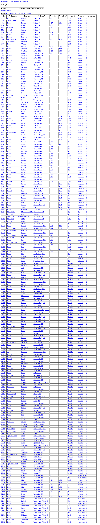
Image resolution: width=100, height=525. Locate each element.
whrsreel (80, 263)
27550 (3, 443)
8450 (2, 179)
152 (69, 160)
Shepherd (24, 424)
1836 (51, 142)
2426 (2, 58)
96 (2, 18)
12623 (3, 242)
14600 (3, 268)
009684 (70, 380)
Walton (23, 114)
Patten (23, 83)
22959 (3, 380)
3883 (69, 67)
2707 (2, 65)
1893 (60, 39)
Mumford (24, 128)
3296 (69, 107)
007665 (70, 366)
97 (68, 114)
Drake (23, 321)
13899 (3, 256)
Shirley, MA (37, 65)
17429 (3, 307)
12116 (3, 235)
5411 (2, 123)
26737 (3, 426)
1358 (69, 242)
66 (68, 223)
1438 (69, 244)
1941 (69, 125)
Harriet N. (10, 263)
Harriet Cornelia (12, 454)
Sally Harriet (10, 41)
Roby (23, 410)
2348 (69, 32)
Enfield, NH (37, 18)
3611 (69, 102)
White (23, 111)
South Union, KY (39, 116)
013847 (70, 440)
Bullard (23, 46)
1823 (51, 51)
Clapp (23, 186)
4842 (2, 116)
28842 (3, 464)
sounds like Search (37, 8)
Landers (23, 375)
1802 (51, 174)
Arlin (22, 268)
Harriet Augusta (11, 394)
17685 (3, 312)
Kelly (23, 370)
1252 (69, 506)
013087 (70, 417)
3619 (2, 86)
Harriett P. (10, 121)
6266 (2, 142)
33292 (3, 520)
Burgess (23, 163)
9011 (2, 188)
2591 (2, 62)
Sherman (24, 95)
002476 (70, 293)
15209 (3, 277)
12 (68, 221)
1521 (69, 247)
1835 (51, 151)
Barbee (23, 275)
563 (69, 195)
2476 (69, 130)
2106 (69, 25)
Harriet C (9, 111)
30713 (3, 480)
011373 (70, 394)
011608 (70, 396)
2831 (69, 132)
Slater (23, 431)
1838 (60, 480)
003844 (70, 314)
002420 (70, 291)
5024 (69, 501)
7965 (2, 172)
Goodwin (24, 51)
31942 (3, 503)
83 (68, 200)
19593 (3, 335)
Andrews (24, 265)
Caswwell (24, 55)
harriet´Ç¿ (10, 30)
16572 (3, 293)
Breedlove (24, 116)
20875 (3, 359)
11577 (3, 233)
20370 (3, 352)
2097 (69, 100)
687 (69, 214)
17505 (3, 310)
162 (69, 163)
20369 (3, 349)
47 (68, 46)
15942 (3, 279)
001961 (70, 282)
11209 (3, 228)
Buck (23, 499)
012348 (70, 408)
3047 (2, 72)
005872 (70, 340)
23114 (3, 382)
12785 (3, 247)
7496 (2, 165)
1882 (60, 188)
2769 (69, 513)
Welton (23, 466)
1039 (69, 156)
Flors (22, 328)
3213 (69, 60)
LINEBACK (25, 216)
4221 (69, 79)
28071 (3, 447)
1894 (51, 160)
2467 (69, 123)
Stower (23, 100)
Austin (23, 270)
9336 (2, 202)
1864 (51, 48)
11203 (3, 226)
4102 (2, 100)
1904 (60, 116)
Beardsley (24, 230)
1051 (69, 158)
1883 (60, 123)
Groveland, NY (38, 95)
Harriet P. (9, 191)
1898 (60, 193)
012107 (70, 403)
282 (2, 20)
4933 (2, 118)
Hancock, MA (37, 83)
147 (69, 230)
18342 (3, 321)
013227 (70, 419)
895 (2, 32)
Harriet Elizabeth (12, 242)
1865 (51, 158)
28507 (3, 457)
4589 (69, 522)
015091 (70, 452)
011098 (70, 389)
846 (69, 235)
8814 (2, 184)
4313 (2, 109)
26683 (3, 422)
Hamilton (22, 13)
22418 (3, 377)
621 (69, 193)
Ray (22, 247)
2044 (69, 81)
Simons (23, 429)
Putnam (23, 401)
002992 (70, 300)
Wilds (23, 471)
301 (69, 254)
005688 (70, 335)
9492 (2, 207)
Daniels (23, 23)
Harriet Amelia (11, 123)
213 (69, 496)
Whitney (23, 158)
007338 (70, 361)
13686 (3, 254)
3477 (2, 81)
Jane (8, 352)
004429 (70, 324)
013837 (70, 438)
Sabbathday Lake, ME (40, 228)
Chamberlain (25, 296)
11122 (3, 221)
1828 (60, 482)
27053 (3, 433)
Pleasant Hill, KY (38, 212)
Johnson (23, 32)
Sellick (23, 251)
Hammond (24, 347)
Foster (23, 65)
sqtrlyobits (81, 184)
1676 (69, 251)
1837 (60, 125)
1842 (51, 170)
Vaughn (23, 104)
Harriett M (10, 72)
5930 (2, 139)
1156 (69, 219)
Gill (22, 188)
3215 (69, 58)
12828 (3, 249)
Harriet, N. (10, 48)
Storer (23, 97)
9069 (2, 193)
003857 (70, 317)
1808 (51, 485)
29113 (3, 468)
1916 (60, 46)
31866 (3, 501)
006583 (70, 354)
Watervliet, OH (38, 331)
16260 (3, 284)
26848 (3, 429)
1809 (51, 163)
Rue (22, 415)
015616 (70, 464)
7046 (2, 153)
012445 (70, 410)
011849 (70, 401)
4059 (69, 55)
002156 (70, 284)
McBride (24, 382)
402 (69, 149)
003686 (70, 312)
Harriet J (9, 34)
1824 (51, 46)
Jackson (23, 167)
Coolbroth (24, 48)
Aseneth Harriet (11, 39)
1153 (69, 482)
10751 (3, 219)
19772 (3, 342)
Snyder (23, 440)
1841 (51, 146)
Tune (22, 450)
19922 (3, 345)
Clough (23, 146)
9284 (2, 200)
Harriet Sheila (11, 277)
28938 (3, 466)
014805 (70, 447)
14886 (3, 272)
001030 (70, 277)
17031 (3, 300)
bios (79, 46)
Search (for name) (25, 8)
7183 (2, 158)
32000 (3, 508)
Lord (22, 34)
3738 (2, 90)
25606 (3, 403)
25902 (3, 410)
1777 (69, 139)
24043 (3, 387)
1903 (60, 51)
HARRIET (10, 214)
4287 (2, 107)
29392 (3, 473)
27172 (3, 440)
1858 (60, 496)
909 (69, 153)
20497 (3, 356)
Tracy (23, 447)
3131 (2, 76)
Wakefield (24, 107)
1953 (60, 48)
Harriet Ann (10, 520)
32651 (3, 513)
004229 (70, 319)
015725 (70, 466)
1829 (51, 165)
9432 (2, 205)
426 (69, 184)
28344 (3, 452)
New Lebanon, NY (39, 46)
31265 (3, 494)
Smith (23, 433)
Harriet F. (9, 272)
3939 (2, 95)
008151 (70, 370)
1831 (51, 32)
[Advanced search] (6, 10)
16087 (3, 282)
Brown (23, 233)
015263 (70, 457)
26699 (3, 424)
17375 (3, 305)
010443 (70, 387)
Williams (24, 473)
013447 (70, 429)
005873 (70, 342)
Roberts (23, 408)
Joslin (23, 123)
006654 (70, 356)
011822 (70, 398)
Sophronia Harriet (12, 464)
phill (79, 212)
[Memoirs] (13, 1)
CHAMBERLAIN (27, 212)
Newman (24, 223)
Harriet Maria (11, 429)
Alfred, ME (37, 48)
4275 (69, 517)
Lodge (23, 513)
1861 (60, 128)
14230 (3, 261)
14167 (3, 258)
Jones (23, 494)
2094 (69, 27)
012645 (70, 415)
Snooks (23, 135)
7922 (2, 167)
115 (69, 489)
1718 (2, 53)
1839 (51, 172)
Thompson (24, 445)
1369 (69, 510)
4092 (2, 97)
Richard (9, 349)
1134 (2, 37)
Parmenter (24, 37)
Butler (23, 289)
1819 (51, 25)
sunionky (80, 254)
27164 (3, 438)
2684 (69, 109)
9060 (2, 191)
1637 (2, 48)
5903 (2, 137)
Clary (23, 300)
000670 (70, 272)
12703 (3, 244)
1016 (69, 177)
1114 (69, 30)
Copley (23, 307)
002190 (70, 286)
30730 (3, 482)
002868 (70, 298)
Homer (23, 72)
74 (68, 48)
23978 (3, 384)
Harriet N (9, 60)
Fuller (23, 25)
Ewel (22, 326)
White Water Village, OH (41, 310)
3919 (2, 93)
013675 (70, 433)
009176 (70, 382)
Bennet (23, 142)
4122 (2, 102)
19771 (3, 340)
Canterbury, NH (38, 53)
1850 (51, 27)
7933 (2, 170)
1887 (60, 186)
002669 (70, 296)
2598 (69, 41)
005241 (70, 331)
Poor (22, 396)
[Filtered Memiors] (23, 1)
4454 (69, 65)
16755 (3, 296)
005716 (70, 338)
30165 (3, 475)
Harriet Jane (10, 237)
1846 (51, 39)
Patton (23, 88)
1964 (69, 20)
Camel (23, 291)
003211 (70, 303)
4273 (69, 520)
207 (69, 494)
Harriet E (9, 32)
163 (69, 144)
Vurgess (23, 457)
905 (69, 499)
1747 (69, 97)
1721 (69, 39)
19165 (3, 331)
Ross (22, 412)
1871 (60, 485)
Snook (23, 438)
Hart (22, 121)
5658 (2, 130)
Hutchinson (24, 363)
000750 (70, 275)
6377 (2, 146)
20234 (3, 347)
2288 (69, 83)
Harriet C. (10, 181)
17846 (3, 317)
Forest (23, 331)
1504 (69, 118)
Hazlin (23, 237)
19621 (3, 338)
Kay (22, 240)
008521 (70, 375)
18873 (3, 326)
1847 (51, 244)
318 (69, 261)
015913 (70, 468)
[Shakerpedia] (5, 1)
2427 (2, 60)
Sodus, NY (36, 401)
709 (69, 172)
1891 (60, 121)
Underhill (24, 41)
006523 (70, 349)
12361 (3, 240)
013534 (70, 431)
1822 (60, 118)
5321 (2, 121)
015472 (70, 461)
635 (2, 25)
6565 (2, 149)
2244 (69, 111)
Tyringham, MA (38, 100)
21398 (3, 363)
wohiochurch (82, 475)
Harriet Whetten (12, 431)
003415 (70, 307)
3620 (2, 88)
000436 (70, 270)
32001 (3, 510)
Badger (23, 18)
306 (69, 233)
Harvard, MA (37, 118)
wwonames (81, 499)
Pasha (23, 244)
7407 (2, 160)
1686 (2, 51)
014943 (70, 450)
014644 (70, 445)
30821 (3, 485)
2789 (69, 515)
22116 (3, 373)
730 (69, 209)
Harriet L (9, 359)
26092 (3, 415)
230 (69, 212)
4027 (69, 72)
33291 (3, 517)
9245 (2, 198)
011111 (70, 391)
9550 (2, 209)
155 (69, 53)
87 (68, 142)
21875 (3, 370)
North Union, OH (39, 289)
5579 (2, 128)
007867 (70, 368)
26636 (3, 419)
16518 (3, 291)
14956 (3, 275)
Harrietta (24, 352)
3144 (69, 104)
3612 (2, 83)
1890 (60, 139)
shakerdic (80, 226)
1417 (2, 41)
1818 (51, 177)
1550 (69, 23)
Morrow (23, 81)
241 (69, 165)
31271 (3, 496)
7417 (2, 163)
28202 (3, 450)
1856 (51, 237)
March (23, 79)
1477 (69, 18)
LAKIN (23, 214)
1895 (60, 195)
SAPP (23, 219)
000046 (70, 263)
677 (69, 170)
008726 (70, 377)
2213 (69, 86)
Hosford (23, 361)
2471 (69, 37)
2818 (2, 67)
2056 (69, 135)
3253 (69, 74)
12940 (3, 251)
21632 (3, 368)
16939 (3, 298)
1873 (60, 209)
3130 (2, 74)
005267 (70, 333)
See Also (36, 265)
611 (69, 151)
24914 (3, 394)
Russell (23, 39)
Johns (23, 53)
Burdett (23, 160)
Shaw (23, 93)
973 (69, 237)
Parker (23, 258)
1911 (60, 23)
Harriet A (9, 37)
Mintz (23, 478)
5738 (2, 132)
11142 (3, 223)
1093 (69, 240)
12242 (3, 237)
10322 (3, 216)
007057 (70, 359)
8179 (2, 174)
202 (69, 492)
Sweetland (24, 102)
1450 (2, 44)
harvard (80, 142)
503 (69, 205)
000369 (70, 268)
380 (69, 207)
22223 (3, 375)
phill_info (80, 221)
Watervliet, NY (38, 104)
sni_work (80, 230)
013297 (70, 424)
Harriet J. (9, 128)
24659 (3, 389)
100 (69, 487)
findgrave (80, 116)
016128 (70, 471)
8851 (2, 186)
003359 (70, 305)
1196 (69, 503)
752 (2, 30)
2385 (69, 34)
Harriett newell (11, 228)
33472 (3, 522)
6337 (2, 144)
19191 (3, 333)
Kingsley (24, 151)
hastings (23, 30)
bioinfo (80, 18)
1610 (2, 46)
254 (69, 186)
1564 (69, 249)
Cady (23, 20)
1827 (51, 23)
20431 (3, 354)
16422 (3, 289)
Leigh (23, 377)
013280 (70, 422)
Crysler (23, 312)
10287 (3, 214)
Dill (22, 319)
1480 (69, 93)
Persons (23, 394)
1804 (51, 149)
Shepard (23, 205)
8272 (2, 177)
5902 (2, 135)
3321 (2, 79)
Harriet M (10, 27)
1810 (51, 482)
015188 (70, 454)
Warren (23, 44)
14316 (3, 263)
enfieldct (80, 114)
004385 (70, 321)
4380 (2, 111)
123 (69, 51)
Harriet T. (10, 53)
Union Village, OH (39, 135)
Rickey (23, 177)
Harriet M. (10, 375)
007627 (70, 363)
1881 (60, 130)
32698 (3, 515)
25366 (3, 401)
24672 (3, 391)
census (80, 55)
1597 (69, 121)
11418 (3, 230)
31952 (3, 506)
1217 (69, 485)
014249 (70, 443)
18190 (3, 319)
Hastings (24, 69)
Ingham (23, 366)
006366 (70, 347)
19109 (3, 328)
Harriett (9, 79)
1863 (51, 153)
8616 (2, 181)
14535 (3, 265)
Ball (22, 272)
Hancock (16, 13)
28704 (3, 461)
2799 (69, 76)
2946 (2, 69)
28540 (3, 459)
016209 (70, 473)
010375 (70, 384)
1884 (60, 198)
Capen (23, 118)
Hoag (23, 359)
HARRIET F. (11, 212)
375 (69, 478)
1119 (69, 480)
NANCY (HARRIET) (14, 216)
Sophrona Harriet (12, 436)
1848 (51, 496)
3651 (69, 69)
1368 (69, 508)
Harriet (9, 18)
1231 (2, 39)
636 (2, 27)
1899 (60, 132)
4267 (2, 104)
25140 (3, 396)
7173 (2, 156)
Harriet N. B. (11, 326)
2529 (69, 95)
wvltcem (80, 480)
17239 (3, 303)
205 (69, 146)
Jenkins (23, 170)
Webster (23, 464)
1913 (60, 53)
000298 (70, 265)
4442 (69, 90)
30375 (3, 478)
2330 (2, 55)
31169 (3, 489)
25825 (3, 408)
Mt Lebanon (9, 13)
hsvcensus (81, 160)
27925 (3, 445)
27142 (3, 436)
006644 (70, 352)
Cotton (23, 310)
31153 (3, 487)
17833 (3, 314)
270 (69, 256)
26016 (3, 412)
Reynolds (24, 249)
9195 (2, 195)
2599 (69, 62)
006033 (70, 345)
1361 (69, 181)
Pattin (23, 86)
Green (23, 345)
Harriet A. (10, 221)
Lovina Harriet (11, 20)
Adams (23, 263)
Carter (23, 503)
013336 (70, 426)
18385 (3, 324)
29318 (3, 471)
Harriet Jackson (11, 235)
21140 (3, 361)
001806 (70, 279)
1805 (51, 251)
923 (69, 174)
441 (2, 23)
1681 (69, 128)
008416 (70, 373)
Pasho (23, 389)
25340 (3, 398)
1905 (60, 135)
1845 (51, 18)
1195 (69, 179)
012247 (70, 405)
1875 (51, 34)
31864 (3, 499)
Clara (23, 298)
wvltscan (80, 487)
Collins (23, 165)
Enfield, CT (37, 93)
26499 (3, 417)
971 (2, 34)
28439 (3, 454)
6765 (2, 151)
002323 (70, 289)
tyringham (81, 258)
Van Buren (24, 452)
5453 (2, 125)
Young (23, 522)
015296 (70, 459)
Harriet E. (10, 321)
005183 (70, 328)
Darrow (23, 317)
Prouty (23, 90)
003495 (70, 310)
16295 (3, 286)
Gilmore (23, 338)
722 (69, 216)
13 (68, 226)
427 (69, 191)
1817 (51, 156)
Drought (23, 62)
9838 (2, 212)
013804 (70, 436)
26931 (3, 431)
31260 (3, 492)
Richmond (28, 13)
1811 (51, 144)
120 (69, 188)
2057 (69, 137)
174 (69, 198)
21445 (3, 366)
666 (69, 167)
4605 (2, 114)
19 (68, 228)
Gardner (23, 149)
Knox (23, 125)
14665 (3, 270)
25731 (3, 405)
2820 (69, 44)
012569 (70, 412)
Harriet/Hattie (11, 160)
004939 (70, 326)
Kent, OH (36, 186)
